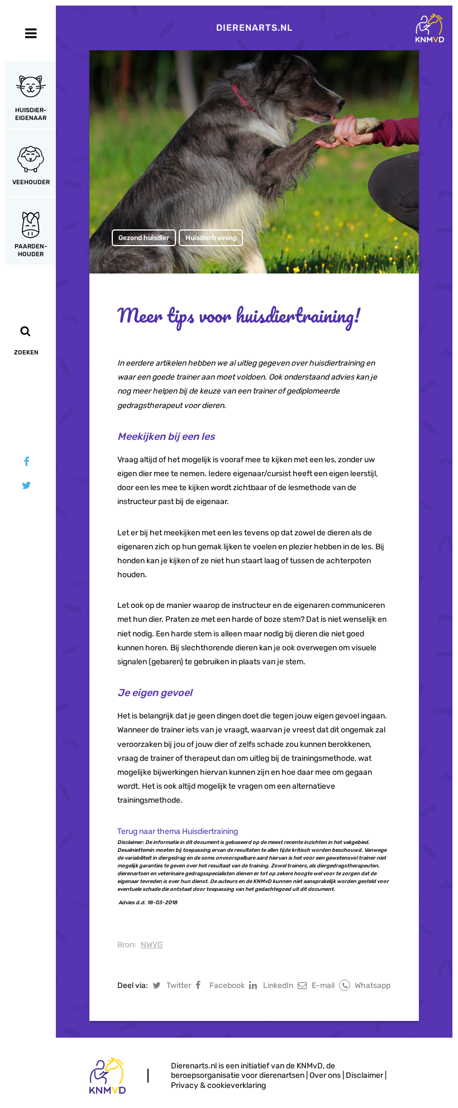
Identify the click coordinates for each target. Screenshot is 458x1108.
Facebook (227, 985)
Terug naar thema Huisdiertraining (177, 831)
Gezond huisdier (143, 238)
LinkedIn (278, 985)
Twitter (178, 985)
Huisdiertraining (210, 238)
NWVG (152, 944)
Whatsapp (372, 985)
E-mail (323, 985)
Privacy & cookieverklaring (218, 1085)
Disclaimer (364, 1075)
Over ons (325, 1075)
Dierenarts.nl (254, 27)
